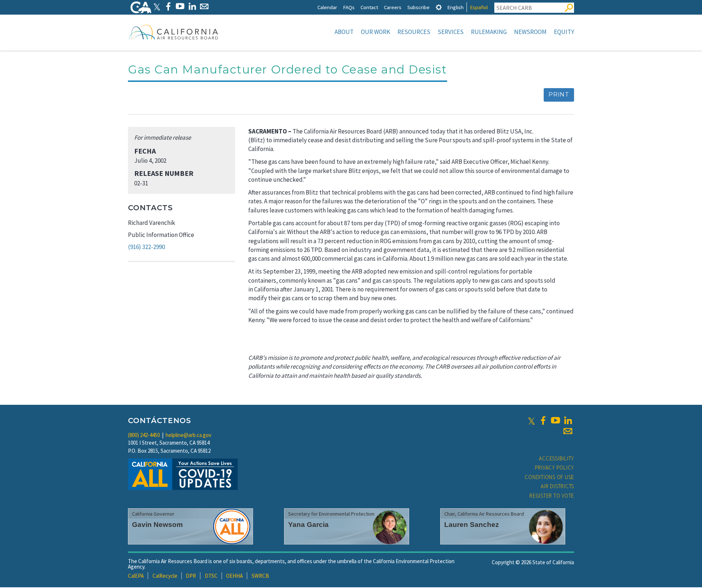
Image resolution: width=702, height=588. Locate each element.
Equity (564, 32)
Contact (369, 7)
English (455, 7)
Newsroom (530, 32)
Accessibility (556, 458)
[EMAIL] (204, 6)
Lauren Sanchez (471, 524)
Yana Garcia (308, 524)
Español (479, 7)
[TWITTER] (157, 6)
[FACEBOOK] (168, 6)
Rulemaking (489, 32)
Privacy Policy (554, 467)
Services (451, 32)
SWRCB (260, 575)
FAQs (349, 7)
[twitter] (531, 420)
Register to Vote (551, 495)
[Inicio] (173, 32)
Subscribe (418, 7)
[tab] (438, 7)
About (344, 32)
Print (558, 94)
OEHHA (234, 575)
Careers (392, 7)
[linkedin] (568, 420)
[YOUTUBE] (180, 6)
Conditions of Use (549, 477)
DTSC (211, 575)
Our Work (375, 32)
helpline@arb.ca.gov (188, 434)
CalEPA (136, 575)
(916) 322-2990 (146, 247)
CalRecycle (164, 575)
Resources (413, 32)
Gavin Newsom (157, 524)
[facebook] (543, 420)
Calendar (327, 7)
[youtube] (555, 420)
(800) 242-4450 (144, 434)
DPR (191, 575)
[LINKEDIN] (192, 6)
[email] (568, 431)
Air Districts (557, 486)
